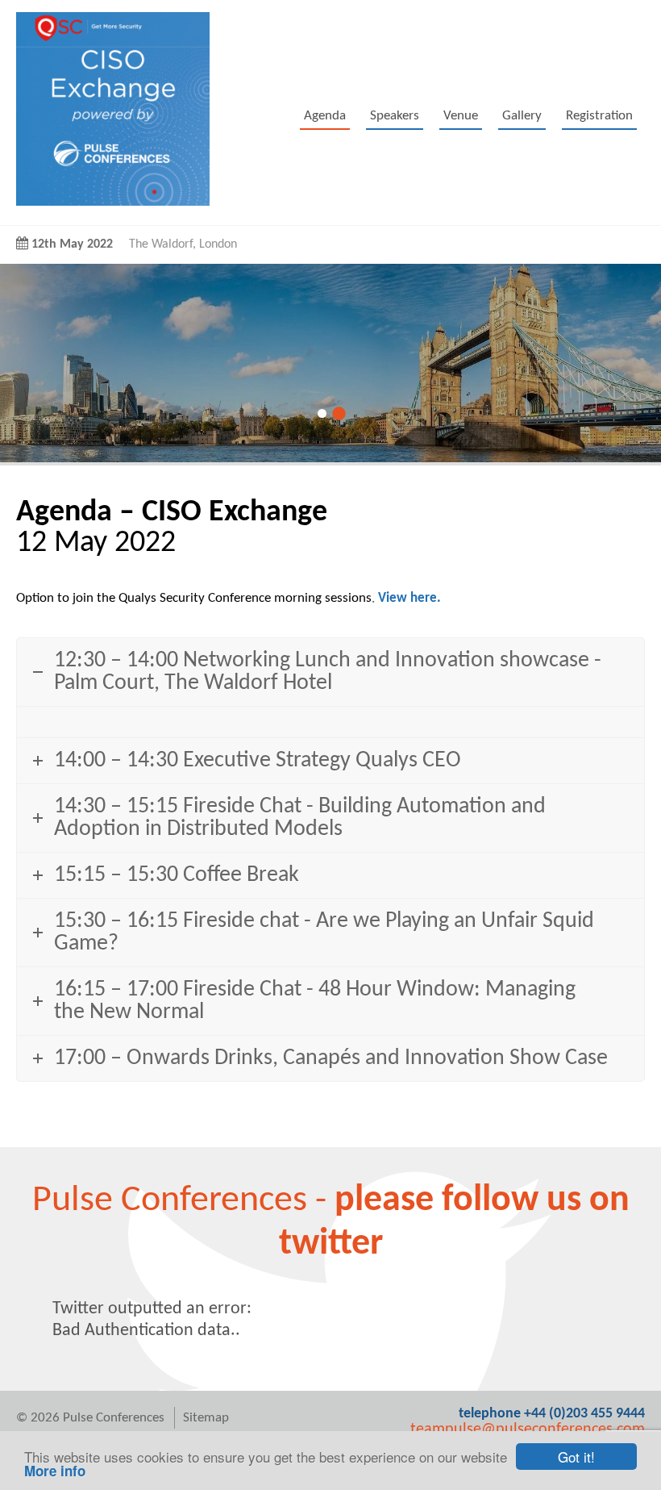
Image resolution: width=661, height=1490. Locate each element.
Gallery (522, 116)
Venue (460, 116)
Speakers (394, 116)
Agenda (325, 116)
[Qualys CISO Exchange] (113, 202)
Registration (599, 116)
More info (54, 1470)
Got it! (576, 1456)
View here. (409, 598)
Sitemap (206, 1418)
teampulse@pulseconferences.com (527, 1429)
